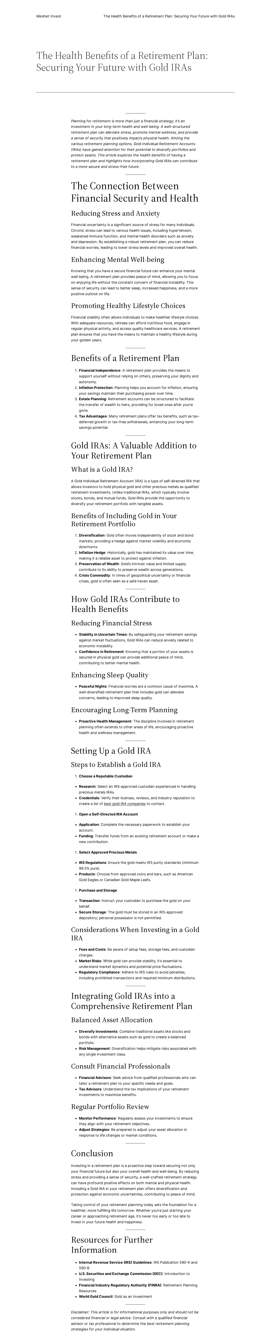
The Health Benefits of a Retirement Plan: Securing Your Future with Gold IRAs (169, 16)
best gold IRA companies (125, 804)
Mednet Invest (48, 16)
